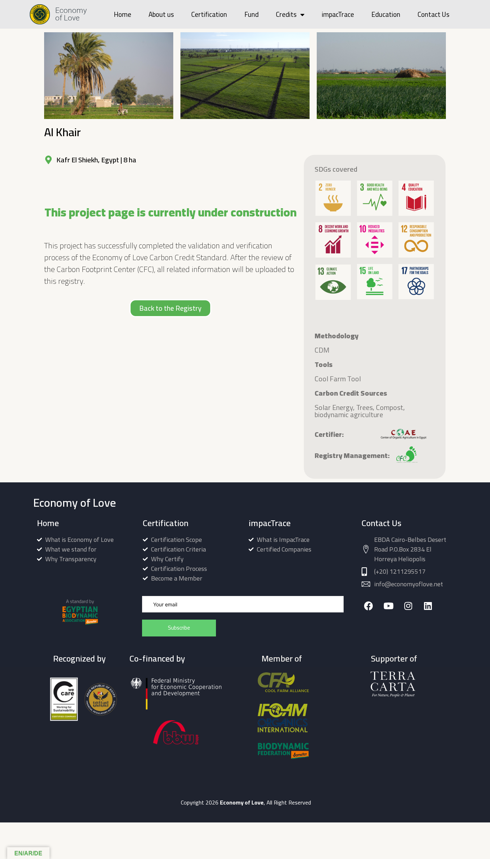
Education (385, 14)
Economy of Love (71, 14)
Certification (209, 14)
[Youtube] (388, 606)
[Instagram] (408, 606)
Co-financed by (157, 658)
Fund (251, 14)
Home (122, 14)
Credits (286, 14)
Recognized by (79, 658)
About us (161, 14)
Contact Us (433, 14)
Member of (282, 658)
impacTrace (338, 14)
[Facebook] (368, 606)
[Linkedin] (427, 606)
